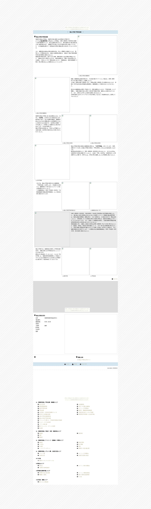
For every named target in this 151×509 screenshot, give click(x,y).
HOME (75, 364)
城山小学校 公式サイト (85, 359)
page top (115, 278)
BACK (67, 364)
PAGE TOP (84, 364)
